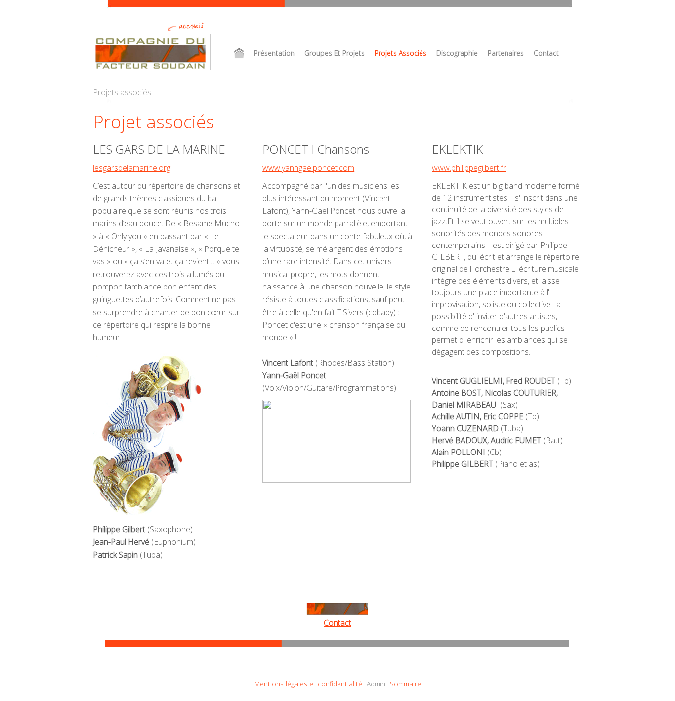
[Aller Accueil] (239, 53)
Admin (376, 683)
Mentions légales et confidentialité (308, 683)
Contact (337, 623)
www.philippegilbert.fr (469, 168)
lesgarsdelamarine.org (131, 168)
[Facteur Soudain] (152, 53)
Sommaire (405, 683)
